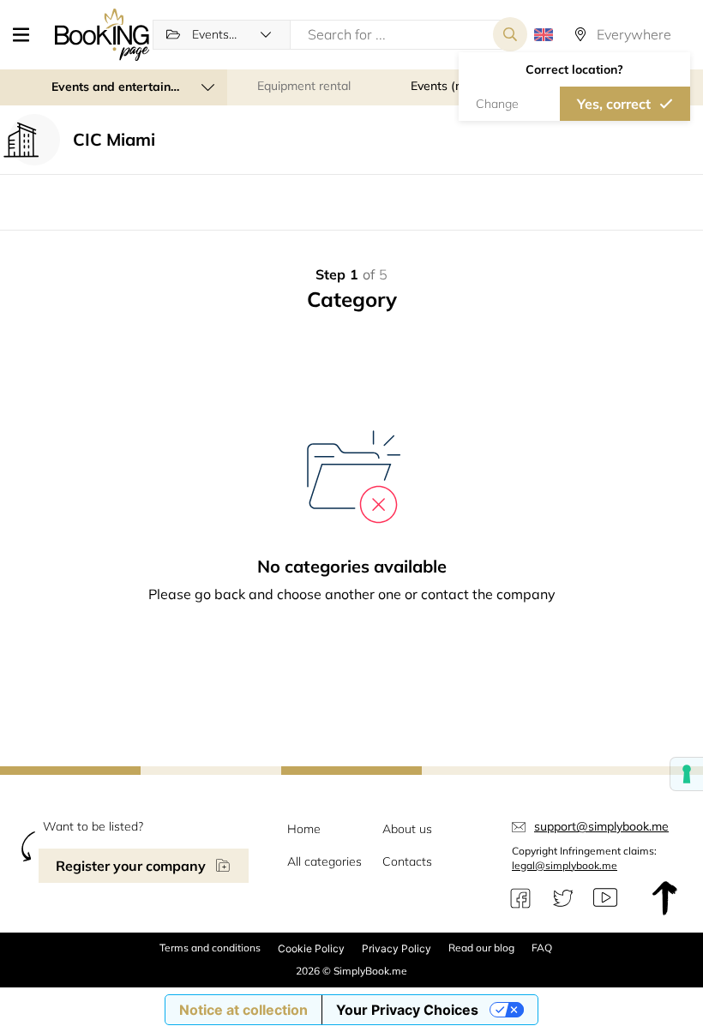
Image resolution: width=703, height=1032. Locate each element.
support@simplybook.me (601, 826)
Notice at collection (243, 1009)
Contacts (407, 861)
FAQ (542, 947)
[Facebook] (520, 898)
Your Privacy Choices (407, 1009)
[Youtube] (605, 898)
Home (304, 829)
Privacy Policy (396, 948)
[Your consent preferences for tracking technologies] (686, 774)
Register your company (131, 865)
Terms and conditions (210, 947)
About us (407, 829)
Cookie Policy (311, 948)
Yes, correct (614, 103)
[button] (27, 34)
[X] (563, 898)
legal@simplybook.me (564, 865)
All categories (324, 861)
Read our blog (481, 947)
